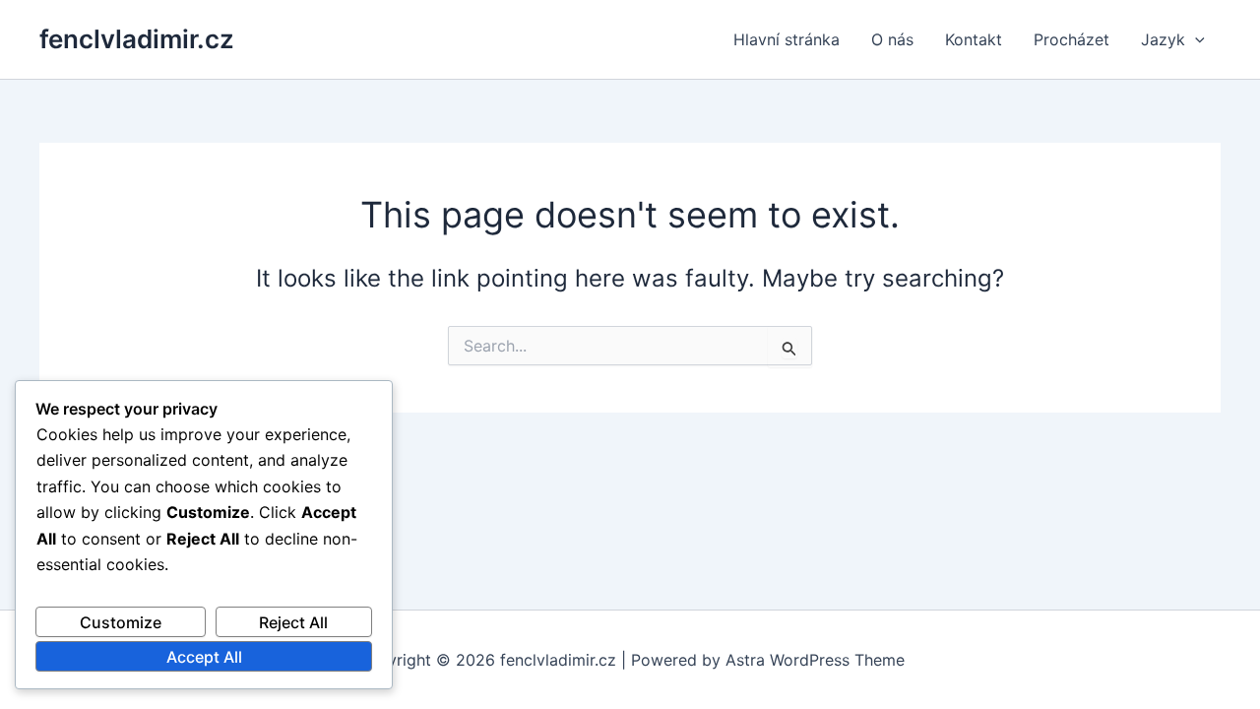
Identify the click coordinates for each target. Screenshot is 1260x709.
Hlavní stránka (786, 39)
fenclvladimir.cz (136, 39)
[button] (1195, 39)
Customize (120, 622)
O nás (892, 39)
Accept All (204, 657)
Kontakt (973, 39)
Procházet (1071, 39)
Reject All (293, 622)
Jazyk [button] (1163, 39)
